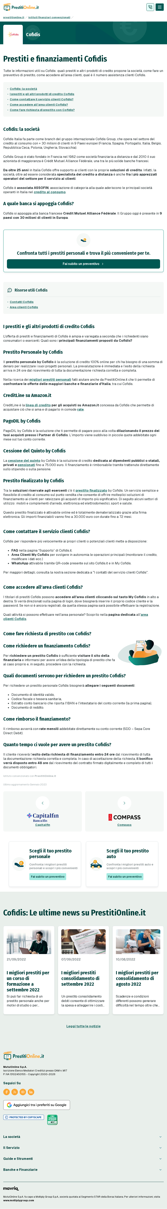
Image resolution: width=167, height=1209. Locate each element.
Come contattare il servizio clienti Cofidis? (42, 99)
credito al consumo (50, 192)
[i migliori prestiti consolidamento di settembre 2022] (83, 941)
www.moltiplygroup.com (18, 1200)
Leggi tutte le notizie (83, 1026)
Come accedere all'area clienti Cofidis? (39, 104)
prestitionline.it (13, 17)
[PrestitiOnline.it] (23, 1055)
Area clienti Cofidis (24, 307)
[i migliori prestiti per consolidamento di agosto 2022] (138, 941)
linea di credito (38, 405)
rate (80, 409)
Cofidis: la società (23, 89)
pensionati (26, 465)
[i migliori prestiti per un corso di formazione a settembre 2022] (29, 941)
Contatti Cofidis (22, 302)
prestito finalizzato (91, 490)
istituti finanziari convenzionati (49, 17)
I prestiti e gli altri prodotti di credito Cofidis (42, 94)
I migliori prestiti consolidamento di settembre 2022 (80, 978)
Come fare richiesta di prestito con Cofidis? (42, 110)
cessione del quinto (24, 461)
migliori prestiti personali (50, 379)
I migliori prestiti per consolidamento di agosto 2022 (137, 978)
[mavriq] (11, 1188)
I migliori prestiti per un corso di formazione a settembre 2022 (28, 981)
